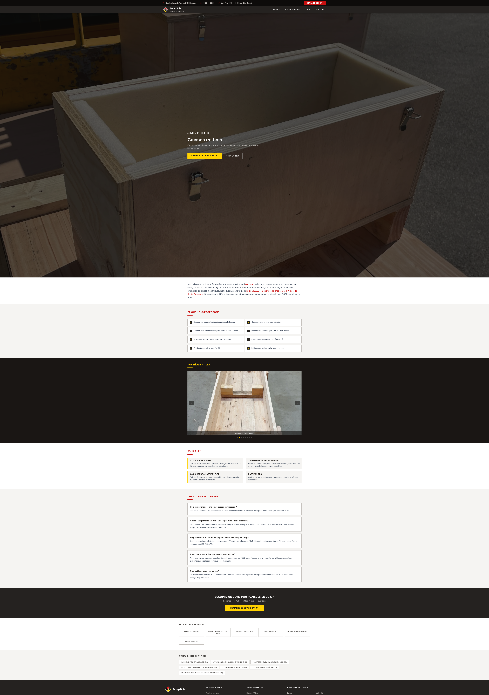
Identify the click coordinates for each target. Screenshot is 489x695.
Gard (284, 291)
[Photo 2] (239, 437)
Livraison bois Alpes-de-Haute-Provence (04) (202, 673)
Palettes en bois (212, 693)
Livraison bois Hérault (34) (234, 667)
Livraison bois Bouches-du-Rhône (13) (230, 662)
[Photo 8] (251, 437)
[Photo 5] (245, 437)
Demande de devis (315, 3)
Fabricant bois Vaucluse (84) (194, 662)
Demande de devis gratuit (205, 156)
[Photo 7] (249, 437)
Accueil (276, 10)
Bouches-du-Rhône (271, 291)
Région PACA (252, 693)
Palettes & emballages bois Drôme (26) (199, 667)
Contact (320, 10)
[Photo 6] (247, 437)
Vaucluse (249, 284)
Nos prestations (292, 10)
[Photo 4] (243, 437)
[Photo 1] (237, 437)
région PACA (252, 291)
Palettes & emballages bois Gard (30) (270, 662)
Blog (309, 10)
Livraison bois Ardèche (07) (264, 667)
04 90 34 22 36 (208, 3)
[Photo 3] (241, 437)
